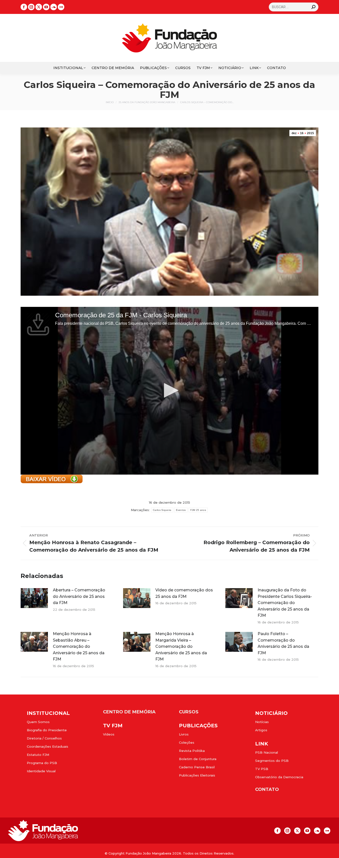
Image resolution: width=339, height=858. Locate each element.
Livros (184, 734)
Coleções (186, 742)
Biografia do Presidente (47, 730)
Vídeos (108, 734)
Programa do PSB (42, 763)
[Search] (313, 6)
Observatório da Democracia (279, 777)
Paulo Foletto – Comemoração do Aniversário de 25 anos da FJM (283, 643)
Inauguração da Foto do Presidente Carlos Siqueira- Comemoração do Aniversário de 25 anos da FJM (285, 603)
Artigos (261, 730)
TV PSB (261, 769)
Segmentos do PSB (272, 761)
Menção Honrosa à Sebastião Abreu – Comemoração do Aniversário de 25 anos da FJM (78, 646)
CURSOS (189, 711)
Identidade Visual (41, 771)
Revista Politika (192, 751)
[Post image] (34, 598)
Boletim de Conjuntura (197, 759)
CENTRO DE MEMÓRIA (129, 711)
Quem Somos (38, 722)
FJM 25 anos (198, 510)
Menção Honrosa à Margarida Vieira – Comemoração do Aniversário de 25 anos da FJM (181, 646)
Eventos (181, 510)
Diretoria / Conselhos (44, 738)
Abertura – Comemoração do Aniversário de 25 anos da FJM (79, 596)
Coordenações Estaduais (47, 746)
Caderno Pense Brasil (197, 767)
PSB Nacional (266, 752)
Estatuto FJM (38, 755)
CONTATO (267, 789)
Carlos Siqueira (162, 510)
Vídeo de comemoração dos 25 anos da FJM (184, 593)
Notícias (262, 722)
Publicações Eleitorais (197, 775)
